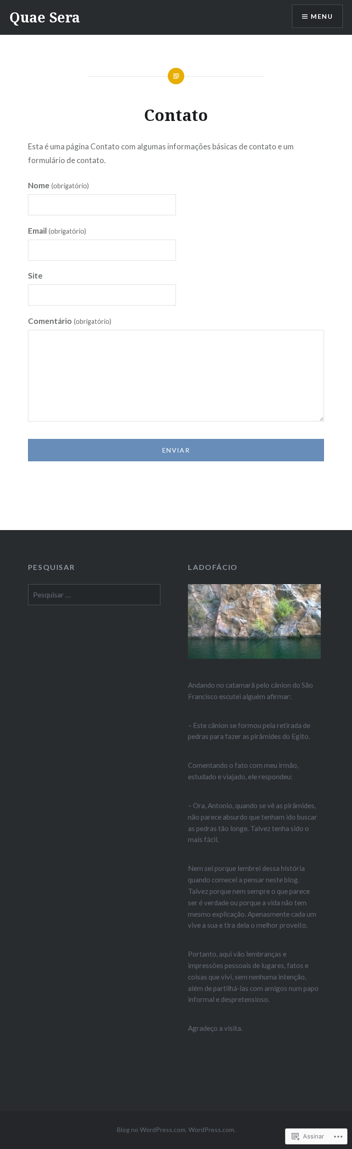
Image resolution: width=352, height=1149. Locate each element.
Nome (58, 185)
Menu (322, 16)
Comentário (69, 321)
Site (35, 275)
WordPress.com (211, 1129)
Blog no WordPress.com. (152, 1129)
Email (57, 230)
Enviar (176, 450)
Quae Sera (44, 17)
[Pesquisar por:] (94, 595)
